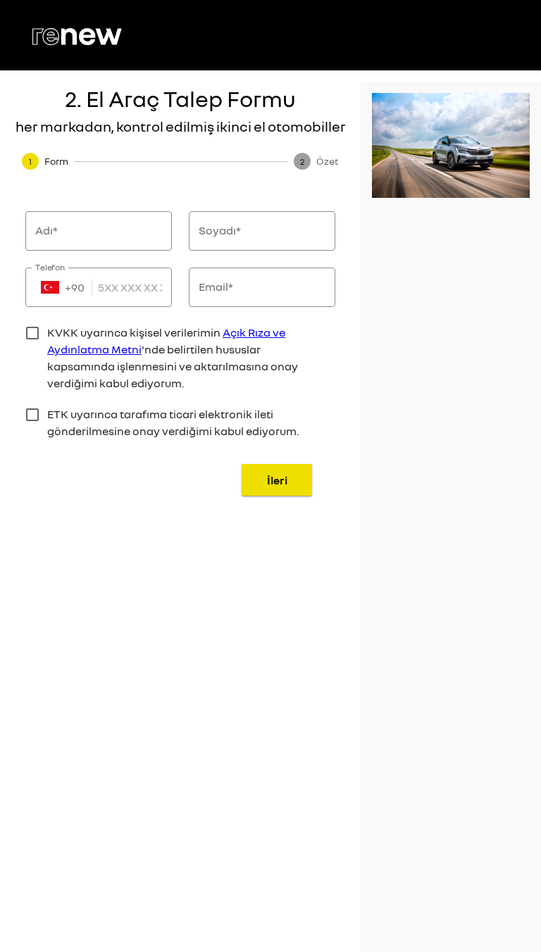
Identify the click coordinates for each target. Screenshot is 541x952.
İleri (277, 480)
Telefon (50, 267)
